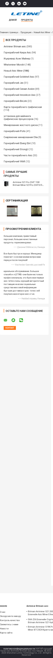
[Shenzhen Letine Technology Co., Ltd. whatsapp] (15, 320)
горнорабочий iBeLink (15, 101)
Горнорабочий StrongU (16, 149)
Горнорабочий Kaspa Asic (17, 52)
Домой (13, 20)
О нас (3, 612)
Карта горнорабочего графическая (23, 107)
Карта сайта (6, 633)
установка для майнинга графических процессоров (18, 117)
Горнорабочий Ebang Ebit (17, 143)
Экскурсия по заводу (10, 616)
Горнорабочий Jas (13, 82)
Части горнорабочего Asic (18, 155)
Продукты (27, 20)
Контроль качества (10, 620)
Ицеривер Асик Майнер (17, 58)
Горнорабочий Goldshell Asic (19, 76)
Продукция (26, 32)
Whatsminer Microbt (14, 64)
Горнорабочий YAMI (14, 161)
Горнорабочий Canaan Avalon (19, 88)
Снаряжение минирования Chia (21, 137)
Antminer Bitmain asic (15, 46)
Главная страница (9, 32)
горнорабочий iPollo (14, 131)
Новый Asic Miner (42, 32)
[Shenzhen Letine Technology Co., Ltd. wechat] (23, 320)
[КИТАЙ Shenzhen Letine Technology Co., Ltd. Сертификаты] (12, 211)
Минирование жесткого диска (21, 125)
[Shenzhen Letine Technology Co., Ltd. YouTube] (24, 3)
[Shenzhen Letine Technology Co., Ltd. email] (7, 320)
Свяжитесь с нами (9, 624)
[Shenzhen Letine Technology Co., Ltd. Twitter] (13, 4)
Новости (4, 628)
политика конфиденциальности (19, 649)
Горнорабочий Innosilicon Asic (20, 95)
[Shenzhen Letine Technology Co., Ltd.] (26, 13)
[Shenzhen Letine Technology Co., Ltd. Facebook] (7, 3)
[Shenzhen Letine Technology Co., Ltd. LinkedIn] (19, 3)
